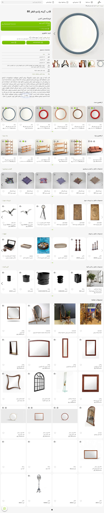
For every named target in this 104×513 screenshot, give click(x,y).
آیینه (97, 6)
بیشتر (26, 95)
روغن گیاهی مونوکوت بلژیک (38, 74)
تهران (40, 37)
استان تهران (46, 37)
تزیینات (101, 6)
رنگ (49, 74)
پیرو (44, 54)
